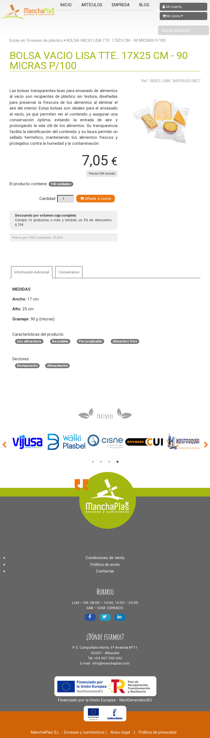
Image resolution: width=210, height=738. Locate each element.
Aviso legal (120, 732)
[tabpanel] (27, 441)
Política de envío (105, 564)
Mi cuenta (173, 7)
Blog (144, 4)
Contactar (105, 571)
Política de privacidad (157, 732)
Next (206, 444)
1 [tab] (92, 462)
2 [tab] (101, 462)
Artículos (91, 4)
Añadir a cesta (97, 198)
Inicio (66, 4)
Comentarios (69, 272)
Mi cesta (173, 16)
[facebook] (90, 617)
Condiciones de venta (105, 557)
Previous (4, 444)
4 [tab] (117, 462)
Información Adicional (31, 272)
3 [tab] (109, 462)
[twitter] (105, 617)
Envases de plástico (45, 40)
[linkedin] (120, 617)
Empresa (121, 4)
